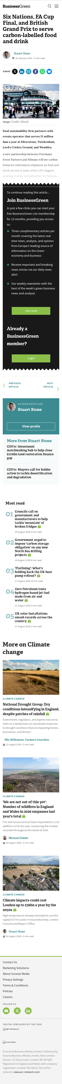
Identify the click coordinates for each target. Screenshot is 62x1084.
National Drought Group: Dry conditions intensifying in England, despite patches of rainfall (31, 709)
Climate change (14, 698)
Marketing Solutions (16, 968)
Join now (31, 311)
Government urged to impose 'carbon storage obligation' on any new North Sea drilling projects (32, 547)
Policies (8, 991)
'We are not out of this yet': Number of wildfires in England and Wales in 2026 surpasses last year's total (29, 809)
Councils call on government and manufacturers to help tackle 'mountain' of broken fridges (31, 519)
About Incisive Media (16, 974)
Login (31, 358)
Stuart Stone (22, 53)
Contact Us (10, 962)
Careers (8, 997)
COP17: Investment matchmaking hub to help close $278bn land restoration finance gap (30, 452)
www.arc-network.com (27, 1072)
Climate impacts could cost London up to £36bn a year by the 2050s (29, 905)
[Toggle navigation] (55, 6)
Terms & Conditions (15, 985)
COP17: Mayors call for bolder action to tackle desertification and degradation (29, 473)
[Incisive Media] (9, 1042)
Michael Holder (19, 838)
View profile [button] (31, 426)
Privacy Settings (13, 980)
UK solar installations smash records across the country (33, 617)
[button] (49, 6)
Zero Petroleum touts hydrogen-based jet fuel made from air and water (32, 594)
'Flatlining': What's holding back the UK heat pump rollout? (33, 572)
